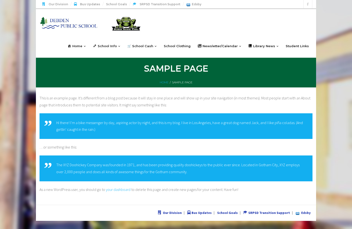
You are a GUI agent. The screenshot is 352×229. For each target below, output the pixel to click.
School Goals (116, 4)
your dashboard (118, 189)
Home (164, 82)
